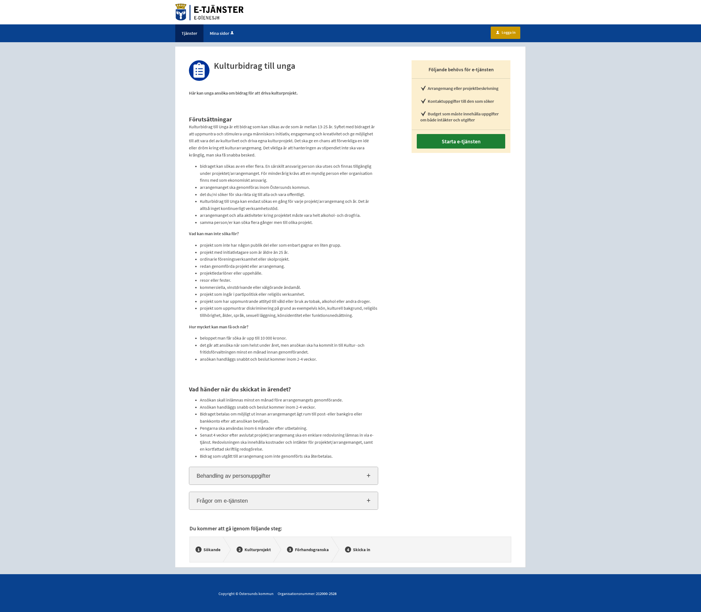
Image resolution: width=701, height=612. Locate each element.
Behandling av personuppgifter (234, 476)
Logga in (506, 32)
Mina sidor (219, 33)
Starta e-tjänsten (461, 141)
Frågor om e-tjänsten (222, 501)
